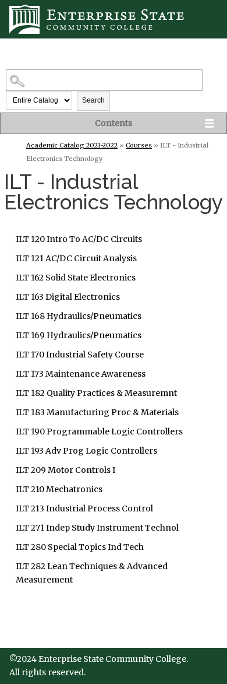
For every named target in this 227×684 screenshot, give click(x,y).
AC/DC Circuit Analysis (76, 258)
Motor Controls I (65, 470)
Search (93, 100)
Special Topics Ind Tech (80, 547)
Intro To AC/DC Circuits (79, 239)
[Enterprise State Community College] (113, 19)
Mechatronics (59, 489)
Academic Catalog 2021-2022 (72, 145)
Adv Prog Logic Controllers (86, 451)
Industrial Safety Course (80, 354)
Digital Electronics (68, 297)
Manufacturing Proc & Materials (97, 412)
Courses (139, 145)
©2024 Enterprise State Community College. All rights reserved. (98, 666)
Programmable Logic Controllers (99, 431)
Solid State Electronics (76, 277)
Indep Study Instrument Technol (97, 527)
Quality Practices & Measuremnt (96, 393)
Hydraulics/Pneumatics (78, 316)
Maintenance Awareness (81, 374)
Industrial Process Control (84, 508)
